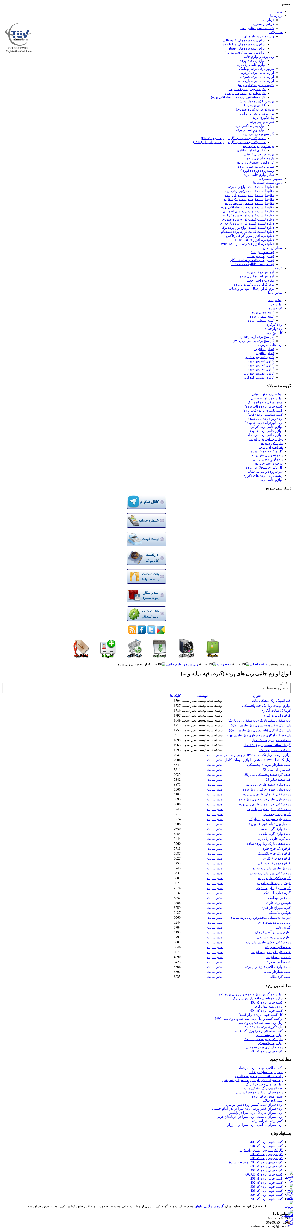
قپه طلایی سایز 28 (278, 947)
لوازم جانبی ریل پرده (251, 64)
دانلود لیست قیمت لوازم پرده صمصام (247, 231)
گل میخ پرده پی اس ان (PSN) (253, 341)
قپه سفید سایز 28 (278, 779)
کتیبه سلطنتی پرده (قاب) (265, 414)
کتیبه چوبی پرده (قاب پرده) (247, 89)
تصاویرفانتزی (264, 353)
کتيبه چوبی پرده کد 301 (266, 1186)
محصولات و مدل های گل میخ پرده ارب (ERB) (233, 138)
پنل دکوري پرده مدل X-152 (263, 1027)
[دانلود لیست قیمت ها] (159, 656)
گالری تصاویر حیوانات (258, 361)
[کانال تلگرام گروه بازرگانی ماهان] (146, 508)
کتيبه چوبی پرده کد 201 (266, 1178)
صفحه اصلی (258, 664)
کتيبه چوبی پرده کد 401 (266, 1190)
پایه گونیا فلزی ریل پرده (274, 838)
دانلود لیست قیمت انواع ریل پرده (251, 187)
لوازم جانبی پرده (271, 480)
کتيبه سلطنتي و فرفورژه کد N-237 (258, 1031)
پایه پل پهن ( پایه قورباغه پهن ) (270, 824)
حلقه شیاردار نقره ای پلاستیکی (269, 764)
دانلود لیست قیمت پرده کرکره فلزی (248, 199)
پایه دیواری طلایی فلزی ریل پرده (268, 967)
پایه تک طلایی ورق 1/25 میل (271, 740)
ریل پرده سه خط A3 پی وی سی (260, 1022)
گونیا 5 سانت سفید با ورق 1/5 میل (267, 745)
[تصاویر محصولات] (186, 656)
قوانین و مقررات (262, 24)
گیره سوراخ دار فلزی (276, 907)
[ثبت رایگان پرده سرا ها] (146, 601)
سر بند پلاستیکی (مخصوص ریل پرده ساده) (261, 917)
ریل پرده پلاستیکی (270, 1043)
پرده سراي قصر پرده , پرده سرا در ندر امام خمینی (247, 1108)
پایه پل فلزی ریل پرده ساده (271, 868)
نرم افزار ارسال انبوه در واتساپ (251, 288)
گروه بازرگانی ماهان (209, 1206)
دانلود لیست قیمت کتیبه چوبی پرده (249, 203)
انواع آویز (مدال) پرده (251, 130)
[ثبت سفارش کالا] (134, 656)
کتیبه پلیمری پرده (262, 316)
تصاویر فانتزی (264, 349)
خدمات (278, 268)
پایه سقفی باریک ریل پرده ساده (269, 843)
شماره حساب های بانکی (257, 28)
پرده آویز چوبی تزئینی (259, 154)
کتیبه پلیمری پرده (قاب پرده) (245, 93)
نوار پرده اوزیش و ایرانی (257, 113)
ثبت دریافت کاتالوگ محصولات (252, 264)
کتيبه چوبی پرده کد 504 (266, 1158)
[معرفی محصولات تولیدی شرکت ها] (146, 619)
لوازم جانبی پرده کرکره (257, 73)
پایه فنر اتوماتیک (279, 898)
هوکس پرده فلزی (278, 902)
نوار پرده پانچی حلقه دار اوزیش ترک (258, 998)
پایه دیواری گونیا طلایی (275, 834)
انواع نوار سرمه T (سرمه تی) (245, 52)
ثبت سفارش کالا (262, 252)
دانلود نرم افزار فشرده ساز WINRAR (247, 244)
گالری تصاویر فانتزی (251, 150)
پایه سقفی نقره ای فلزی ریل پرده (267, 794)
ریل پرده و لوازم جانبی (258, 56)
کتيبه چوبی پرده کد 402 (266, 1182)
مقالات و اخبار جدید (260, 280)
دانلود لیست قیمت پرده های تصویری (248, 211)
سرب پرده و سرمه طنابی (264, 471)
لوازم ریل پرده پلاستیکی (274, 937)
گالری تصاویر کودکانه (259, 377)
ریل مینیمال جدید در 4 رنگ (264, 1084)
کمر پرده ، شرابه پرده (267, 1121)
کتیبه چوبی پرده (263, 312)
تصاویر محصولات (270, 178)
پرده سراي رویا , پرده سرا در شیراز (258, 1092)
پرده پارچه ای (273, 328)
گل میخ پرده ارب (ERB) (257, 337)
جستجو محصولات (274, 688)
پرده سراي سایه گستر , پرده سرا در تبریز (254, 1104)
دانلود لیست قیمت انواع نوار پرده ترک (247, 227)
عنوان (257, 696)
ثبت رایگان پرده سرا (260, 256)
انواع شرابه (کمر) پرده (250, 126)
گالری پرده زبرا (255, 105)
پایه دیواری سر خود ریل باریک (270, 819)
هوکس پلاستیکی (279, 912)
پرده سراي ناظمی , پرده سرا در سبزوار (255, 1125)
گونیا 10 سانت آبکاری (276, 710)
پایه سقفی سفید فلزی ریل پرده (269, 809)
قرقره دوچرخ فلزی (277, 858)
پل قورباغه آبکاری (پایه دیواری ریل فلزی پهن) (259, 735)
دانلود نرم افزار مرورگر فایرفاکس (250, 235)
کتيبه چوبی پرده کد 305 (266, 1195)
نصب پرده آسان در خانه (266, 1072)
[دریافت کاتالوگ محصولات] (146, 564)
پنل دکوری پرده (263, 117)
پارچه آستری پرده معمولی (264, 1047)
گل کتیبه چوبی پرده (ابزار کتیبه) (261, 1014)
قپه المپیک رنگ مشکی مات (271, 700)
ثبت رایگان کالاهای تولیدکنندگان (252, 260)
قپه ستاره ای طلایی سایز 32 (271, 952)
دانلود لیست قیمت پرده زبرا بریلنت (249, 195)
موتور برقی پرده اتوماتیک (256, 68)
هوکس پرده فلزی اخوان (274, 883)
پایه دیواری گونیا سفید (275, 829)
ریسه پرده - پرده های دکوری (263, 475)
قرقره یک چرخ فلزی (276, 848)
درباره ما (276, 16)
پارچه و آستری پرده (260, 158)
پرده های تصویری (270, 345)
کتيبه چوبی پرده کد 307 (266, 1170)
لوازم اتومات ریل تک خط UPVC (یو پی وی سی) (257, 755)
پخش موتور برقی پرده (267, 1096)
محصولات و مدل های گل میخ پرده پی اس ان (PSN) (229, 142)
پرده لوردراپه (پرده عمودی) (255, 109)
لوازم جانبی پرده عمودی (257, 77)
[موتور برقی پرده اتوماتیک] (81, 656)
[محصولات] (212, 656)
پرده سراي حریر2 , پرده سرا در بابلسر (256, 1112)
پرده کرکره (275, 324)
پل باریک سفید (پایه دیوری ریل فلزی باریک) (261, 725)
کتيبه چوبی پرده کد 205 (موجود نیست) (256, 1162)
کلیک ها (175, 696)
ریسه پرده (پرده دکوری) (257, 170)
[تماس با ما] (108, 656)
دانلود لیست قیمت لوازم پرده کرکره (248, 215)
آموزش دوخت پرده (260, 272)
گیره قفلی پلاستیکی (277, 893)
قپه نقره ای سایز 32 (277, 769)
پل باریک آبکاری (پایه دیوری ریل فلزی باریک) (260, 730)
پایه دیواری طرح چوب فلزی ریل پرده (265, 799)
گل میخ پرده (274, 332)
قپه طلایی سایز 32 (278, 962)
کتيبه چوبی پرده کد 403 (266, 1002)
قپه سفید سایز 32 (278, 957)
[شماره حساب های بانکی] (146, 526)
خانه (280, 12)
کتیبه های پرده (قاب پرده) (256, 85)
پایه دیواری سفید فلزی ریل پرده (268, 784)
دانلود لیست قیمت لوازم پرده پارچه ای (247, 223)
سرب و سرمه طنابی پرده (256, 166)
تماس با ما (275, 292)
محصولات (276, 32)
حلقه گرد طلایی (279, 976)
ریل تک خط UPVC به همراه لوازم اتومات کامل (258, 760)
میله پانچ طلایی (272, 1100)
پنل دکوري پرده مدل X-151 (263, 1039)
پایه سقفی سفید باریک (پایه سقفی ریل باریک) (259, 720)
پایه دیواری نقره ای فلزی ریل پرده (267, 789)
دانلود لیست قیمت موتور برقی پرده (249, 191)
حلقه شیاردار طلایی (277, 972)
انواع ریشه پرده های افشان (246, 48)
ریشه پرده (275, 300)
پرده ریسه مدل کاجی (268, 1006)
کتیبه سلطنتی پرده (261, 320)
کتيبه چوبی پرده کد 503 (266, 1051)
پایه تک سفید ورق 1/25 (275, 750)
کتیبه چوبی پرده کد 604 (266, 1010)
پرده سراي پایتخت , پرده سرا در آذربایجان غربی (249, 1117)
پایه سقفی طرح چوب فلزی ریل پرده (265, 804)
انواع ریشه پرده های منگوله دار (244, 44)
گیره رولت (283, 927)
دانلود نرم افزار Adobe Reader (253, 240)
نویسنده (202, 696)
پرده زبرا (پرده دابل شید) (257, 101)
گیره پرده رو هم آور (277, 814)
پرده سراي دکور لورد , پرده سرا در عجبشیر (252, 1080)
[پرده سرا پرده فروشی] (146, 582)
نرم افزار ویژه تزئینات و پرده (254, 284)
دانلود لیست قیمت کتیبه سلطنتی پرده (247, 207)
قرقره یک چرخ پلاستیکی (273, 853)
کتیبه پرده (276, 308)
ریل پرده (277, 304)
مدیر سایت (215, 755)
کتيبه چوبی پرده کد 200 (266, 1199)
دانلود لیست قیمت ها (268, 182)
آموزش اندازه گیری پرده (257, 276)
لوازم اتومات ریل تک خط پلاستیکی (266, 705)
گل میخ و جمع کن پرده (258, 134)
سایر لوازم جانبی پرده (258, 174)
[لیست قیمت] (146, 545)
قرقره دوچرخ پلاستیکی (274, 863)
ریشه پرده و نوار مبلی (258, 36)
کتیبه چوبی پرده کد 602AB (264, 1174)
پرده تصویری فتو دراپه (258, 146)
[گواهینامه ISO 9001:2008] (19, 51)
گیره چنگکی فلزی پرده (274, 878)
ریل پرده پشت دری (269, 1035)
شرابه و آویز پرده (262, 121)
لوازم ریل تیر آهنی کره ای (272, 932)
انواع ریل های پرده (253, 60)
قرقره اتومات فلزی (277, 715)
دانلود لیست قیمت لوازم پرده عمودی (248, 219)
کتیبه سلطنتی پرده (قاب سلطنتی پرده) (238, 97)
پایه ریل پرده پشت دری (274, 922)
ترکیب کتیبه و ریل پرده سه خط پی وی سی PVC (249, 1018)
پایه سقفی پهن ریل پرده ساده (270, 873)
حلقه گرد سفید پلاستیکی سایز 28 (267, 774)
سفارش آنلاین (273, 248)
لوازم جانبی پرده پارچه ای (256, 81)
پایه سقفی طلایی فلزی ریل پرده (268, 942)
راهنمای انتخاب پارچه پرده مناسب (259, 1076)
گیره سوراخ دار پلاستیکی (273, 888)
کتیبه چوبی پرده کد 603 (266, 1166)
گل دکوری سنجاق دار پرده (255, 162)
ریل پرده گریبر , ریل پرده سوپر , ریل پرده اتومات (248, 994)
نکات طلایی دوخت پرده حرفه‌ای (260, 1068)
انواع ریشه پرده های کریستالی (244, 40)
